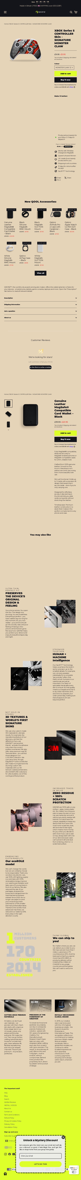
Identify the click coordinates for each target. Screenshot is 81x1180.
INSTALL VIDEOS (10, 1105)
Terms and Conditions (12, 1115)
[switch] (74, 1172)
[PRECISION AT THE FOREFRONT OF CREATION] (40, 1005)
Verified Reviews (10, 1102)
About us (7, 317)
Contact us (8, 1112)
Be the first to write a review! (40, 367)
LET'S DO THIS (40, 1164)
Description (8, 298)
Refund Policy (9, 1118)
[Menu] (77, 1166)
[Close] (63, 1137)
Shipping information (12, 304)
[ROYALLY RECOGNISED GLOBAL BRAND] (66, 1005)
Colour (56, 63)
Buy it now (65, 80)
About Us (7, 1108)
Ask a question (9, 311)
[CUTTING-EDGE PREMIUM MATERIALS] (15, 1005)
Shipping (66, 57)
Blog (6, 1096)
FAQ (5, 1093)
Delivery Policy (9, 1124)
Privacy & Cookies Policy (12, 1121)
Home (6, 24)
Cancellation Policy (10, 1127)
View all (40, 273)
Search (6, 1099)
